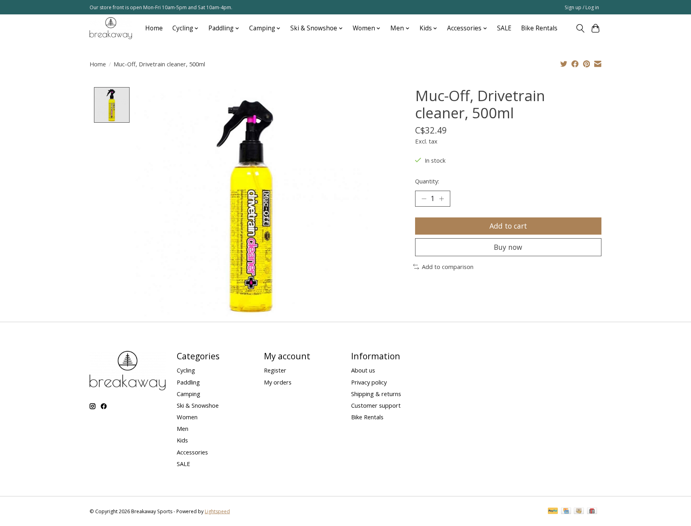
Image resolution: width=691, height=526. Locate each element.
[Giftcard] (592, 512)
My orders (278, 382)
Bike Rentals (539, 28)
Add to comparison (447, 267)
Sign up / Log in (582, 7)
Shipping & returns (376, 394)
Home (154, 28)
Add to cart (508, 226)
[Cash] (579, 512)
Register (275, 370)
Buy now (508, 247)
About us (363, 370)
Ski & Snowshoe (198, 405)
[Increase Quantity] (441, 198)
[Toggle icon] (580, 28)
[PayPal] (553, 512)
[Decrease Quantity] (423, 198)
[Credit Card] (566, 512)
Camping (188, 394)
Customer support (376, 405)
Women (187, 417)
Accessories (192, 452)
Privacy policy (369, 382)
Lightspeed (217, 511)
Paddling (188, 382)
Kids (182, 440)
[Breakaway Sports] (111, 28)
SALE (504, 28)
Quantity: (427, 181)
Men (182, 428)
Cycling (186, 370)
